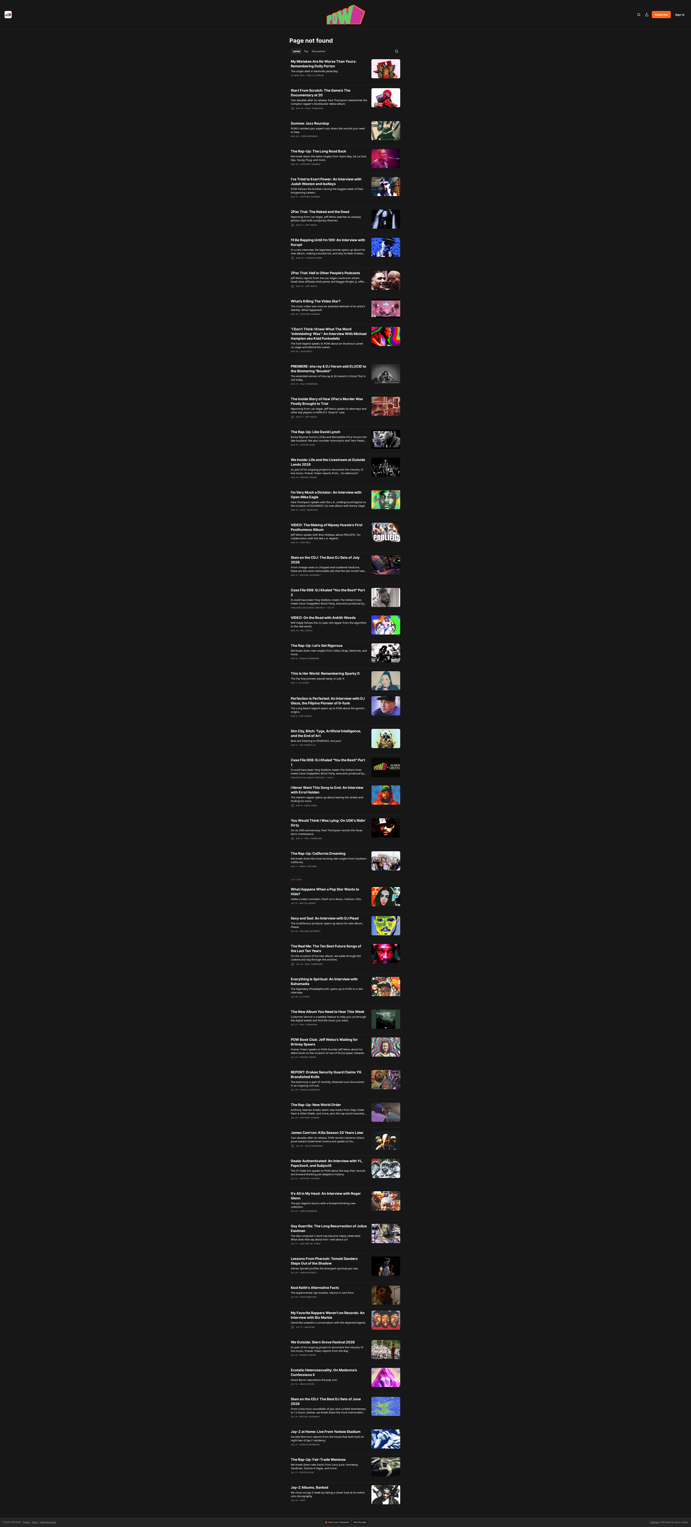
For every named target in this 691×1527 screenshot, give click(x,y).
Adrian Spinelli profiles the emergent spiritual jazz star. (324, 1268)
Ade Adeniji (305, 716)
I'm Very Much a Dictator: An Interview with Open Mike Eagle (326, 494)
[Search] (638, 14)
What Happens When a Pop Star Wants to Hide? (325, 891)
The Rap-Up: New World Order (316, 1105)
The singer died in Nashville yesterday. (314, 71)
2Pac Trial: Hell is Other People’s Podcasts (325, 273)
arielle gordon (315, 75)
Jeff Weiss (311, 225)
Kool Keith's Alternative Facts (315, 1288)
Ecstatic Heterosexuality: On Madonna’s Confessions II (324, 1372)
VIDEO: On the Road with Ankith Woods (323, 618)
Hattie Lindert (308, 903)
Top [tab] (306, 51)
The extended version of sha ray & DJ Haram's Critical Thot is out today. (328, 377)
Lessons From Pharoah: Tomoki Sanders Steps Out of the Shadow (324, 1261)
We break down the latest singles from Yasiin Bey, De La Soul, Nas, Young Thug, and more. (329, 158)
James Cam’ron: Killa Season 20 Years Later (327, 1133)
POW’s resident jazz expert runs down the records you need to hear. (328, 130)
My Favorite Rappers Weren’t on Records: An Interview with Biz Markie (328, 1315)
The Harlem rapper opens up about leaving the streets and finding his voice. (327, 799)
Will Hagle (306, 630)
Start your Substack (338, 1522)
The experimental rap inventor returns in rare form (322, 1292)
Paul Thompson (314, 108)
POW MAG (305, 542)
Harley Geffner (308, 866)
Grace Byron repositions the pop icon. (314, 1380)
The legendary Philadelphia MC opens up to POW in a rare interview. (327, 990)
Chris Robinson (309, 136)
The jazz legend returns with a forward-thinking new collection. (323, 1205)
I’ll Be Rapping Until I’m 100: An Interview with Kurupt (328, 242)
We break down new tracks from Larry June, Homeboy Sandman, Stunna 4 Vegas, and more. (324, 1466)
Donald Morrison (309, 658)
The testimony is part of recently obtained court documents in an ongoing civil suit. (327, 1083)
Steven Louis (307, 445)
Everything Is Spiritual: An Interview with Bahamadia (324, 981)
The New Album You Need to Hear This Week (327, 1012)
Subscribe (661, 14)
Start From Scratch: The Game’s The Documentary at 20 (320, 92)
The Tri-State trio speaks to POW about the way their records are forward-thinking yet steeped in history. (328, 1172)
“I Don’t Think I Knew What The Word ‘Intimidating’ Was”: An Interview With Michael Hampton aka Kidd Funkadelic (329, 334)
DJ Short (304, 683)
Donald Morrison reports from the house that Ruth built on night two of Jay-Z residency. (327, 1438)
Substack (654, 1522)
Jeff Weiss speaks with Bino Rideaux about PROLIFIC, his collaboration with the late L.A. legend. (325, 536)
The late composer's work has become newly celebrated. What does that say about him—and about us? (326, 1237)
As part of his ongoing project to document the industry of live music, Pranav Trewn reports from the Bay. (327, 1349)
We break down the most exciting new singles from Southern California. (329, 860)
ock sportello (307, 745)
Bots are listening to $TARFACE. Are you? (316, 741)
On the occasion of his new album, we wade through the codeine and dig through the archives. (326, 957)
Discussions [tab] (318, 51)
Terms (35, 1522)
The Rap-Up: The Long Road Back (318, 151)
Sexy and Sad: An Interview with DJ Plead (325, 918)
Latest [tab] (296, 51)
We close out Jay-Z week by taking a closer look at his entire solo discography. (328, 1494)
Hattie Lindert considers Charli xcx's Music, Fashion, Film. (326, 899)
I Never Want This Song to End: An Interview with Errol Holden (327, 790)
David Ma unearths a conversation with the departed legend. (328, 1322)
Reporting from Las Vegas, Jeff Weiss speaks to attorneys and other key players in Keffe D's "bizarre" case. (328, 410)
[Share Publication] (646, 14)
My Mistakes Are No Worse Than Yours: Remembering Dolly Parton (323, 63)
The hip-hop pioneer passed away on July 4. (318, 678)
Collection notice (48, 1522)
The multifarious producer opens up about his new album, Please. (327, 925)
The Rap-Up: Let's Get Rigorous (317, 646)
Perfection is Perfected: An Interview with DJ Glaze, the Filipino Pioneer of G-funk (328, 700)
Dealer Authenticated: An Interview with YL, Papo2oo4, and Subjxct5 (327, 1163)
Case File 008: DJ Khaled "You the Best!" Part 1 (328, 762)
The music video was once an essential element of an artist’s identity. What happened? (328, 308)
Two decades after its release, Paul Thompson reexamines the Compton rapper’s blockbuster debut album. (329, 101)
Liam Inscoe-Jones (310, 1243)
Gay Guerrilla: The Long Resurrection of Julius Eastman (329, 1228)
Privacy (26, 1522)
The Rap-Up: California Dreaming (318, 853)
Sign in (680, 14)
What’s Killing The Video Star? (316, 301)
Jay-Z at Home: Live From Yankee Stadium (325, 1432)
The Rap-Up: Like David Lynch (315, 432)
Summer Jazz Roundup (310, 123)
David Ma (309, 1327)
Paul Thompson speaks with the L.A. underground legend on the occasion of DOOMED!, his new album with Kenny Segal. (328, 503)
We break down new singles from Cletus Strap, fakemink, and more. (329, 652)
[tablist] (309, 51)
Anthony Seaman (310, 164)
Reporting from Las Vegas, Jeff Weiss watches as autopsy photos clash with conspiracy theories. (326, 218)
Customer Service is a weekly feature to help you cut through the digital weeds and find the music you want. (328, 1018)
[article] (345, 71)
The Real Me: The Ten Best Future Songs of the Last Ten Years (326, 948)
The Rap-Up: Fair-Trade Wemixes (318, 1460)
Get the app (360, 1522)
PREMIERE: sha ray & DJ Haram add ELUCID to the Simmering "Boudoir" (328, 368)
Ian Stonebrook (314, 1146)
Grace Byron (307, 1384)
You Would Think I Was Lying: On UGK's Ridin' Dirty (328, 822)
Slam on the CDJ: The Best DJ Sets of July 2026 (325, 560)
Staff (303, 1500)
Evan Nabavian (308, 1297)
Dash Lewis (310, 805)
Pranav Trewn (308, 477)
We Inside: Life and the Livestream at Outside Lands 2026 (328, 462)
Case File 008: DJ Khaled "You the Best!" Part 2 (328, 592)
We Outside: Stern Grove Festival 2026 (323, 1342)
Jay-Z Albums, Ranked (309, 1487)
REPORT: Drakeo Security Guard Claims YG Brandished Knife (326, 1074)
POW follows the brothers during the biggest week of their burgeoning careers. (327, 190)
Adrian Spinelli (308, 1272)
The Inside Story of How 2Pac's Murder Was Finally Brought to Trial (327, 401)
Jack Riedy (306, 351)
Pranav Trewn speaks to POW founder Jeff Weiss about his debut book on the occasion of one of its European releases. (328, 1051)
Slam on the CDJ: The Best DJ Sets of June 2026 (326, 1401)
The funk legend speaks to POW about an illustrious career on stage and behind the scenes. (327, 345)
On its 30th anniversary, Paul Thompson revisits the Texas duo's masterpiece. (326, 832)
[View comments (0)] (317, 80)
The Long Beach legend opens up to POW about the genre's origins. (328, 710)
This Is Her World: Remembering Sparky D (325, 673)
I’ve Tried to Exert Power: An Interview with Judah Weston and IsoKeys (326, 181)
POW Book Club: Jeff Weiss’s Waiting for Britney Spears (324, 1042)
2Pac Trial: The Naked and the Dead (320, 212)
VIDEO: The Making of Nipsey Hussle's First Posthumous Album (326, 527)
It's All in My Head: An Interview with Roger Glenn (326, 1195)
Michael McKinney (310, 575)
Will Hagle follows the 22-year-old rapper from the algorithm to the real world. (328, 624)
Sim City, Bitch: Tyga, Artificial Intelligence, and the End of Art (326, 733)
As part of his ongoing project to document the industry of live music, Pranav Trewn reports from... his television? (327, 471)
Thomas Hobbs (314, 258)
